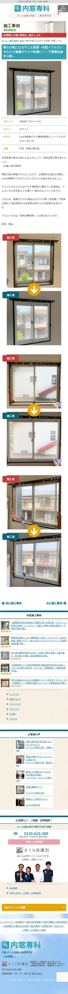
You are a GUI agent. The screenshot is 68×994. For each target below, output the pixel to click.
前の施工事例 (14, 603)
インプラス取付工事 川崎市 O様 (35, 746)
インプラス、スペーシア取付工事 (34, 776)
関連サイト (63, 11)
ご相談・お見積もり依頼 (34, 930)
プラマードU (15, 704)
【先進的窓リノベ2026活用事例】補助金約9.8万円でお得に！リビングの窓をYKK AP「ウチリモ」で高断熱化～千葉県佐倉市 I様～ (38, 668)
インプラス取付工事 (35, 790)
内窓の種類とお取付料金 (55, 922)
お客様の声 (46, 926)
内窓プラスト (15, 699)
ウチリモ (13, 719)
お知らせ (58, 926)
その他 (12, 714)
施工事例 (14, 41)
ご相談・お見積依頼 (34, 842)
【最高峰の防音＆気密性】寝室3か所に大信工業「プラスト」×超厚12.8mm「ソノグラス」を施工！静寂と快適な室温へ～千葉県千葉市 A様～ (39, 625)
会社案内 (19, 922)
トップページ (6, 922)
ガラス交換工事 (37, 802)
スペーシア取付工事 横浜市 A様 (35, 761)
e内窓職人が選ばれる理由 (16, 926)
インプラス (14, 694)
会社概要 (13, 888)
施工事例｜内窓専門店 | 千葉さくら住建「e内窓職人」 (34, 1)
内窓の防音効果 (33, 922)
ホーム (5, 41)
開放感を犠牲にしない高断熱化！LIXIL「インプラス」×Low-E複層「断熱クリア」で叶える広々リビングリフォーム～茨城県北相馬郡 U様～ (39, 641)
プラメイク (14, 709)
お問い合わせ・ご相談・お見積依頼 (25, 893)
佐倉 (22, 41)
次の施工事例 (54, 603)
